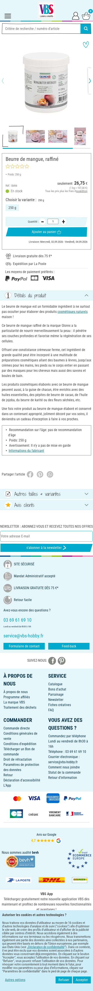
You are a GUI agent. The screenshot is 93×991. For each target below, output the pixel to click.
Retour (8, 775)
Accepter (82, 980)
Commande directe (16, 728)
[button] (6, 81)
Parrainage (56, 694)
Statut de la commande (64, 772)
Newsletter (55, 700)
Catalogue (55, 684)
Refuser (63, 980)
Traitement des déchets (19, 707)
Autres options (15, 980)
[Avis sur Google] (46, 838)
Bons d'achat (57, 689)
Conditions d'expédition (19, 744)
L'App (7, 785)
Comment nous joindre (64, 767)
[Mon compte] (76, 15)
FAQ (51, 710)
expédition (81, 191)
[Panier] (86, 15)
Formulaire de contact (24, 646)
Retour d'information (62, 778)
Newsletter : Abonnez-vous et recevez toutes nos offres (46, 526)
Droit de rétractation (17, 759)
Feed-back (69, 646)
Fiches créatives (59, 705)
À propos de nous (15, 692)
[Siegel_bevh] (20, 861)
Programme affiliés (16, 697)
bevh (35, 852)
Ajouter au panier (44, 232)
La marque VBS (14, 702)
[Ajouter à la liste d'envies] (85, 44)
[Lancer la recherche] (85, 28)
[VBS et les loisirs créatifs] (46, 10)
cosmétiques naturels (73, 312)
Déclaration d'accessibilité (21, 780)
